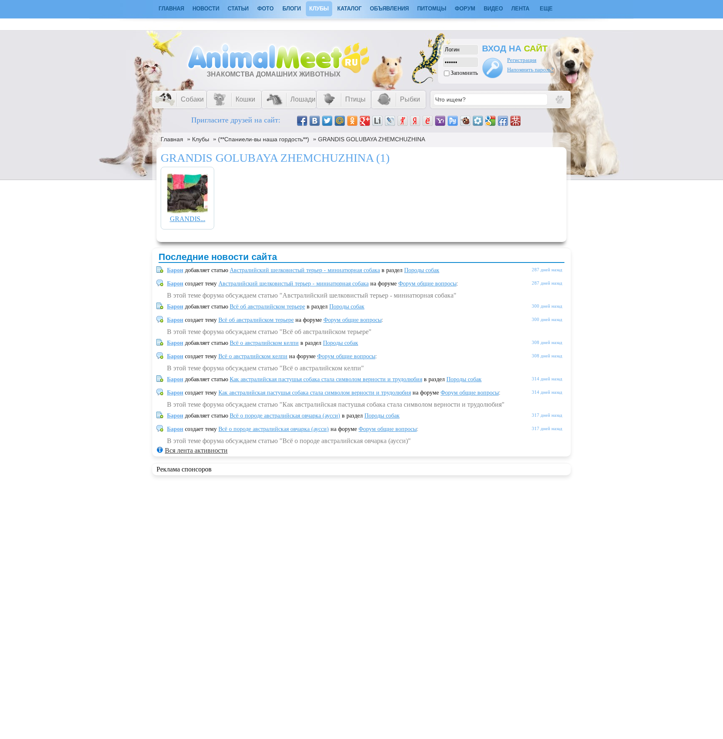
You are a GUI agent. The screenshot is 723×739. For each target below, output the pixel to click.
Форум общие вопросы (427, 283)
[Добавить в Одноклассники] (352, 121)
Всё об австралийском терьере (267, 306)
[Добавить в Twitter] (327, 121)
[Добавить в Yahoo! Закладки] (440, 121)
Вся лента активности (196, 450)
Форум (465, 8)
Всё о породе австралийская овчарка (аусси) (285, 416)
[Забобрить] (465, 121)
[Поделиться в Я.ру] (402, 121)
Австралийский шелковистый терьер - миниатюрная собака (305, 270)
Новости (205, 8)
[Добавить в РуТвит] (453, 121)
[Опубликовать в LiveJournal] (390, 121)
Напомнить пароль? (530, 69)
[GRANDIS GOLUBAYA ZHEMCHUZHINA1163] (187, 211)
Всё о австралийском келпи (264, 343)
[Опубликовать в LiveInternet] (377, 121)
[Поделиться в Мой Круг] (478, 121)
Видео (493, 8)
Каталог (349, 8)
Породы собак (421, 270)
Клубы (319, 8)
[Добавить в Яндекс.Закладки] (415, 121)
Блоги (291, 8)
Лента (520, 8)
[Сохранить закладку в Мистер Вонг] (515, 121)
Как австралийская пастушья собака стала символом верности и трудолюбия (326, 379)
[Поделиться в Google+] (365, 121)
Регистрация (521, 60)
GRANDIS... (187, 218)
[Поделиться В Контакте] (315, 121)
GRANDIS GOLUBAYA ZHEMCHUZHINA (371, 139)
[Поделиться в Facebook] (302, 121)
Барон (175, 270)
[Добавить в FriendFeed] (503, 121)
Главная (172, 139)
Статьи (238, 8)
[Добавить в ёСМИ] (428, 121)
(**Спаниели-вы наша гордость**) (263, 139)
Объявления (389, 8)
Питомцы (431, 8)
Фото (265, 8)
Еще (546, 8)
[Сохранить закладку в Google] (490, 121)
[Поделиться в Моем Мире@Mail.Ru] (340, 121)
